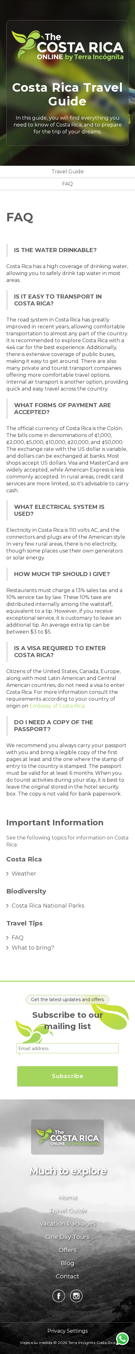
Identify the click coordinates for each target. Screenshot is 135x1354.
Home (67, 1197)
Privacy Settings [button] (67, 1331)
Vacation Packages (68, 1223)
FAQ (67, 184)
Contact (67, 1276)
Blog (67, 1263)
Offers (68, 1249)
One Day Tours (68, 1236)
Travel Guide (67, 172)
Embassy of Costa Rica (57, 706)
